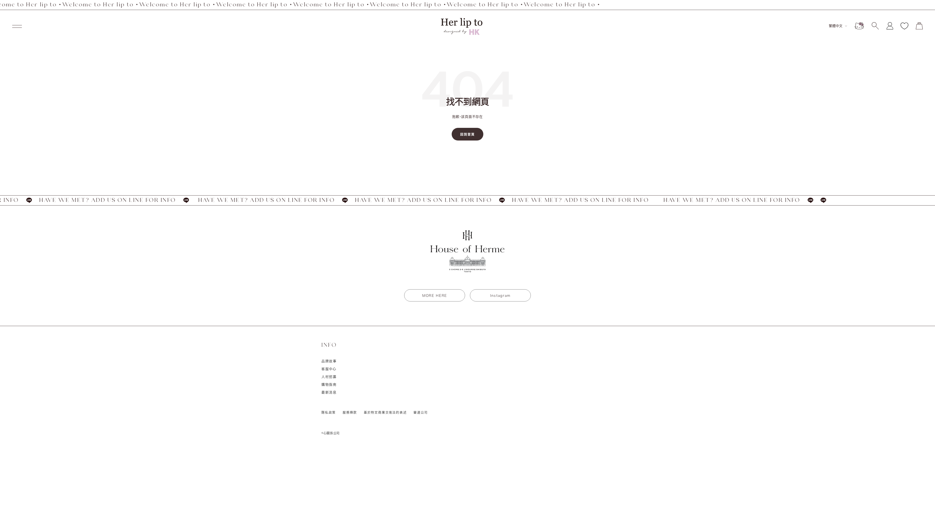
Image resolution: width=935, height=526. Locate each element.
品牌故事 (329, 361)
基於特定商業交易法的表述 (385, 412)
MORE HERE (434, 295)
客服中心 (329, 369)
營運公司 (420, 412)
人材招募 (329, 376)
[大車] (919, 25)
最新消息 (329, 392)
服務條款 (350, 412)
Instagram (500, 295)
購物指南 (329, 384)
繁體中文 (835, 26)
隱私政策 (328, 412)
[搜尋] (875, 25)
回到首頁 (467, 134)
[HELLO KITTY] (859, 26)
